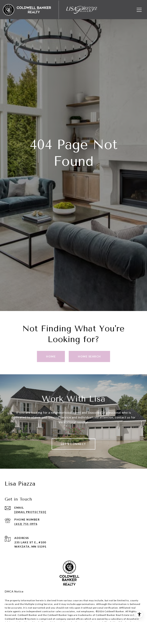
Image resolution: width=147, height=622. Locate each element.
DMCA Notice (14, 591)
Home (51, 356)
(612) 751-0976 (25, 523)
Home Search (89, 356)
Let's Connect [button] (73, 443)
